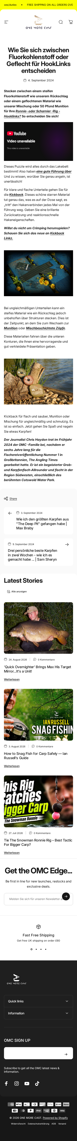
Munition (11, 328)
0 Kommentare (46, 659)
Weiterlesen (12, 679)
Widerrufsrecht (18, 1123)
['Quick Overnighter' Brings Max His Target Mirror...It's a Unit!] (38, 628)
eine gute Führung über (53, 171)
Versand (62, 1123)
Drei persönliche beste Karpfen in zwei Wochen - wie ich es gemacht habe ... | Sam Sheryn (32, 554)
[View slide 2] (36, 949)
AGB (54, 1123)
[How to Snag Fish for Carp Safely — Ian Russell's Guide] (38, 715)
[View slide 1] (31, 949)
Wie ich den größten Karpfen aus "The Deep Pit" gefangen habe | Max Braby (42, 523)
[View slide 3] (40, 949)
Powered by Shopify (55, 1117)
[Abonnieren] (66, 896)
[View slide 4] (45, 949)
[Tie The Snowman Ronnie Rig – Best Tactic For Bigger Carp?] (38, 801)
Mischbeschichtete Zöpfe (45, 328)
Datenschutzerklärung (38, 1123)
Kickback (16, 195)
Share (13, 498)
